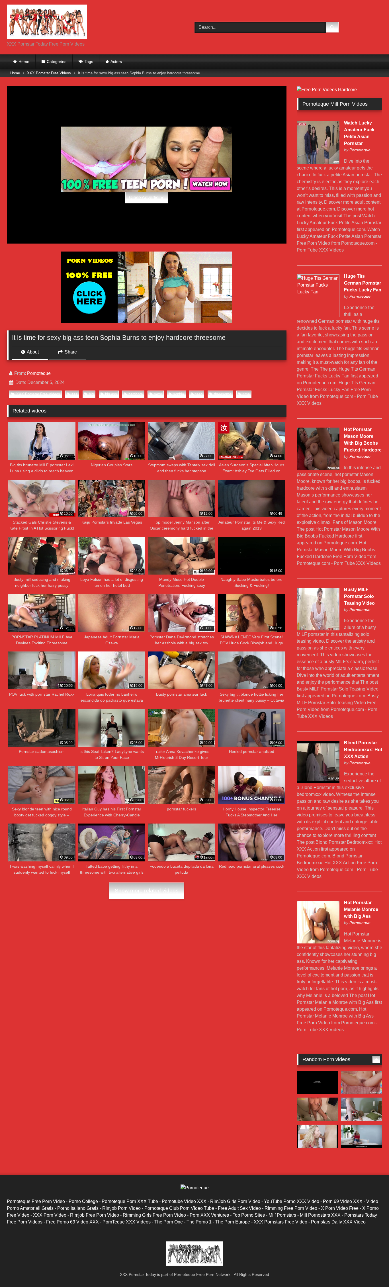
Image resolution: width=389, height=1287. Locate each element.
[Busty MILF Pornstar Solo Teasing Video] (318, 628)
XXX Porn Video (49, 1215)
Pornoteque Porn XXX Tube (130, 1201)
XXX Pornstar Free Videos (49, 73)
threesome (222, 394)
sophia (178, 394)
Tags (89, 61)
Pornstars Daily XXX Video (338, 1221)
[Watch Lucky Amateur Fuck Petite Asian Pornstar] (318, 162)
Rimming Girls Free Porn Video (154, 1215)
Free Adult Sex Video (239, 1208)
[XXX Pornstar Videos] (47, 23)
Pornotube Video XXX (184, 1201)
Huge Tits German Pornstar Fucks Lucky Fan (362, 283)
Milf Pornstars (282, 1215)
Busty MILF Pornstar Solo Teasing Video (359, 596)
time (246, 394)
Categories (56, 61)
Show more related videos (147, 891)
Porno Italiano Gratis (78, 1208)
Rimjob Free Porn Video (94, 1215)
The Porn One (168, 1221)
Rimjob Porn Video (121, 1208)
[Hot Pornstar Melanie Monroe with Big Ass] (318, 941)
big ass (111, 394)
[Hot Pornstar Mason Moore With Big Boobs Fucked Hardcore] (318, 468)
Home (24, 61)
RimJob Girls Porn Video (235, 1201)
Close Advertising (147, 197)
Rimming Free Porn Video (291, 1208)
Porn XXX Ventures (209, 1215)
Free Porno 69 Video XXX (72, 1221)
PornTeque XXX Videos (127, 1221)
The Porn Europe (232, 1221)
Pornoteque (39, 373)
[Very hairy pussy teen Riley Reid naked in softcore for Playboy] (361, 1082)
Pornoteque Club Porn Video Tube (179, 1208)
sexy (158, 394)
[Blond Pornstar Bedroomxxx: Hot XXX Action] (318, 781)
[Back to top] (371, 1270)
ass (74, 394)
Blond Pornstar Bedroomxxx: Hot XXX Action (363, 749)
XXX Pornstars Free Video (280, 1221)
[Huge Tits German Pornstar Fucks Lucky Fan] (318, 315)
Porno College (83, 1201)
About (32, 352)
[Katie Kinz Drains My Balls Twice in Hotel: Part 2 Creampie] (361, 1109)
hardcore (135, 394)
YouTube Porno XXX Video (291, 1201)
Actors (116, 61)
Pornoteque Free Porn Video (36, 1201)
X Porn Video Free (340, 1208)
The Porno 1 (199, 1221)
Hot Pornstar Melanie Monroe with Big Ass (361, 909)
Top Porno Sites (249, 1215)
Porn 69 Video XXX (343, 1201)
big (91, 394)
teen (198, 394)
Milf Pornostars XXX (320, 1215)
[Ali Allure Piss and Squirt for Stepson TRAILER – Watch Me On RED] (317, 1109)
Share (70, 352)
